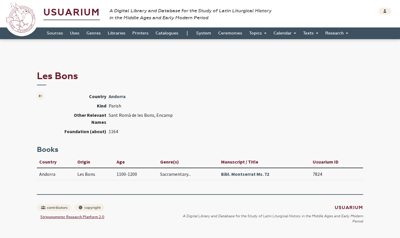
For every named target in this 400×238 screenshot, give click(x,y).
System (203, 33)
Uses (74, 33)
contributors (57, 208)
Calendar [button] (283, 33)
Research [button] (335, 33)
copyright (92, 208)
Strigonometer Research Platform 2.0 (72, 217)
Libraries (116, 33)
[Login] (385, 11)
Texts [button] (309, 33)
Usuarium (71, 12)
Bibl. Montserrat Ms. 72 (245, 174)
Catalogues (166, 33)
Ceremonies (230, 33)
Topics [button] (256, 33)
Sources (55, 33)
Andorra (117, 96)
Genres (93, 33)
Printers (140, 33)
